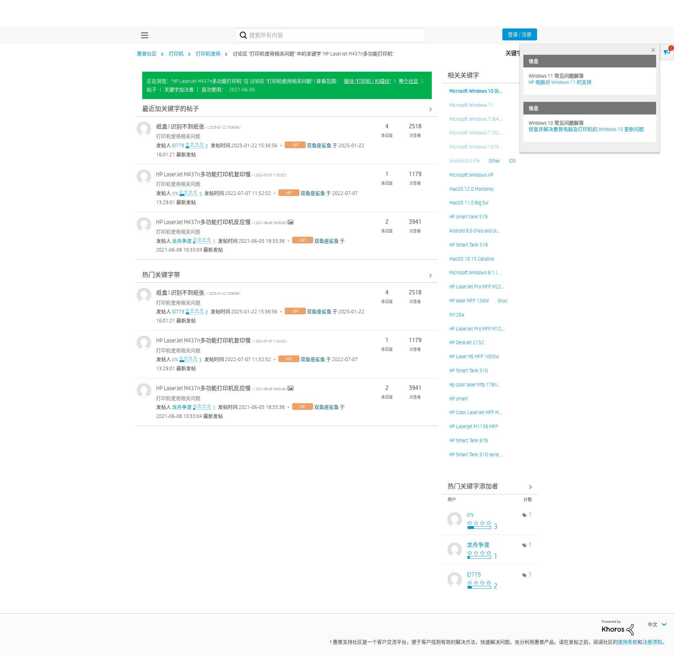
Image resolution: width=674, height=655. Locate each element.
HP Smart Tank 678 (468, 440)
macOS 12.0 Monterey (471, 189)
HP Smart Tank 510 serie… (475, 454)
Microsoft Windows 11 (471, 105)
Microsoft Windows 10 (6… (475, 91)
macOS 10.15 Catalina (471, 259)
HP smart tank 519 (468, 217)
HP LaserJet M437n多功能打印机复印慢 (221, 174)
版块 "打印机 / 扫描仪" (367, 81)
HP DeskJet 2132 (466, 342)
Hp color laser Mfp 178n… (474, 384)
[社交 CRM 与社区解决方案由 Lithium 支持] (618, 627)
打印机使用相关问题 (178, 136)
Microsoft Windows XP (471, 175)
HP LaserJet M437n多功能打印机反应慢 (222, 222)
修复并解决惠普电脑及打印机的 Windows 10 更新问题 (586, 129)
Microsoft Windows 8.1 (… (474, 272)
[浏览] (143, 35)
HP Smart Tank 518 (468, 245)
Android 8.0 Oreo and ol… (474, 231)
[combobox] (330, 35)
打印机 (176, 54)
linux (502, 300)
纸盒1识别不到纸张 (198, 126)
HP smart (458, 398)
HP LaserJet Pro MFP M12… (476, 329)
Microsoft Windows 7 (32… (475, 133)
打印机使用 (208, 54)
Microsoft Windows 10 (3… (475, 147)
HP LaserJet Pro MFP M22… (476, 286)
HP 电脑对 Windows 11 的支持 (560, 82)
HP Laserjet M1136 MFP (473, 426)
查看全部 (287, 109)
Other (494, 161)
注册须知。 (654, 642)
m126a (456, 315)
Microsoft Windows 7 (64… (475, 119)
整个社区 (408, 81)
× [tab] (653, 49)
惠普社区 (147, 54)
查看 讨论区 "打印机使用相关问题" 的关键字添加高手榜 (489, 487)
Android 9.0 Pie (464, 161)
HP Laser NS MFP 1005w (474, 356)
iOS (512, 161)
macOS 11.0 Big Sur (469, 202)
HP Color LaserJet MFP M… (475, 412)
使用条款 (627, 642)
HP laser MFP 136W (469, 300)
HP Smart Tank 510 (468, 370)
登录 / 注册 (519, 34)
